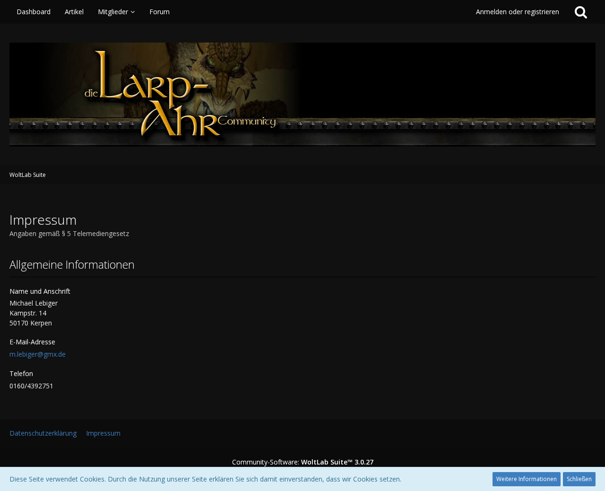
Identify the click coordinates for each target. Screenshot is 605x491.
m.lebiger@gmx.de (37, 354)
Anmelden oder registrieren (517, 11)
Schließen (579, 479)
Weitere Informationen (526, 479)
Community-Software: (302, 461)
